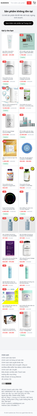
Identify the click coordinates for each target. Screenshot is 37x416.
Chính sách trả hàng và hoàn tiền (13, 360)
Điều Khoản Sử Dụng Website (11, 377)
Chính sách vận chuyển (9, 370)
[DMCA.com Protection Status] (6, 384)
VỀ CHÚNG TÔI (6, 379)
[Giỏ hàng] (34, 3)
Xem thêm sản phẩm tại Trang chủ (18, 23)
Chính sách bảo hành (9, 358)
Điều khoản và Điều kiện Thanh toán (14, 372)
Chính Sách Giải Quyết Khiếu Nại (12, 362)
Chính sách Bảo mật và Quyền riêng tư (14, 365)
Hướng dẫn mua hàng (9, 374)
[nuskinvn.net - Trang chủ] (5, 2)
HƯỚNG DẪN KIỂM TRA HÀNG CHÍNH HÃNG (16, 367)
